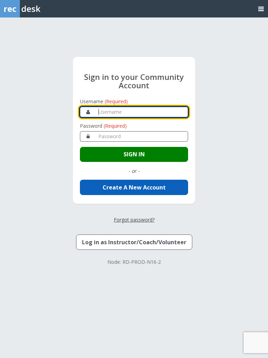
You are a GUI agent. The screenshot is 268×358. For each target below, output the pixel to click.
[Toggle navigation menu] (261, 8)
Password (103, 125)
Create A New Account (134, 187)
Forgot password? (134, 219)
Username (104, 101)
